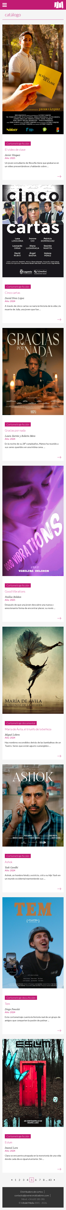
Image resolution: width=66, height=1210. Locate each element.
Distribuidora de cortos (31, 1191)
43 (50, 1179)
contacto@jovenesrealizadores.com (32, 1195)
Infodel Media (27, 1202)
